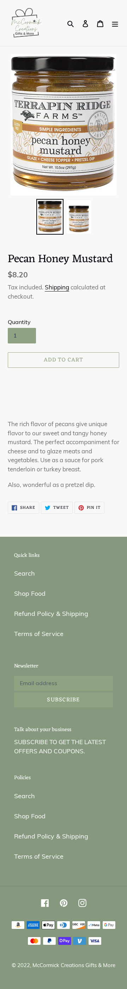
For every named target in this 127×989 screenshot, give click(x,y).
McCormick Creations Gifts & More (73, 965)
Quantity (19, 321)
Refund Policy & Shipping (51, 614)
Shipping (57, 287)
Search (24, 573)
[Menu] (115, 23)
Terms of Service (39, 634)
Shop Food (30, 593)
